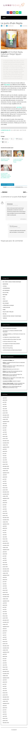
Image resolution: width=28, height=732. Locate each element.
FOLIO (4, 298)
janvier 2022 (5, 515)
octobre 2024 (5, 445)
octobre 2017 (5, 624)
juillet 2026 (5, 400)
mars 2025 (5, 434)
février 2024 (5, 462)
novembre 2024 (6, 442)
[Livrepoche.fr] (14, 8)
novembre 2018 (6, 596)
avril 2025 (5, 432)
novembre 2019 (6, 571)
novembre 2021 (6, 519)
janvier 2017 (5, 643)
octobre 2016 (5, 650)
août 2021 (5, 526)
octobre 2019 (5, 573)
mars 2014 (5, 716)
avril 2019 (5, 585)
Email (17, 12)
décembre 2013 (6, 722)
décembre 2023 (6, 466)
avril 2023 (5, 483)
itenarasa (10, 204)
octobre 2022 (5, 496)
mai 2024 (4, 455)
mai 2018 (4, 609)
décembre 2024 (6, 440)
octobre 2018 (5, 598)
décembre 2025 (6, 415)
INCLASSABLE (6, 303)
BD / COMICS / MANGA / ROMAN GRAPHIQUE (12, 281)
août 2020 (5, 551)
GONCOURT (5, 301)
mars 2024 (5, 459)
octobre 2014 (5, 701)
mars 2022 (5, 511)
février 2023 (5, 487)
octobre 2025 (5, 419)
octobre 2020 (5, 547)
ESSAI (4, 296)
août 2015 (5, 679)
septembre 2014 (6, 703)
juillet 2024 (5, 451)
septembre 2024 (6, 447)
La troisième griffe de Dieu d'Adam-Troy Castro (12, 339)
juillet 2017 (5, 630)
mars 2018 (5, 613)
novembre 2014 (6, 699)
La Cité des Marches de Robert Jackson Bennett (12, 350)
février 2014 (5, 718)
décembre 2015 (6, 671)
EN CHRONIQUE (6, 290)
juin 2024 (4, 453)
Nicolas (4, 25)
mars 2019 (5, 588)
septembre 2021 (6, 524)
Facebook (8, 12)
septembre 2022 (6, 498)
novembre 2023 (6, 468)
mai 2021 (4, 532)
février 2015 (5, 692)
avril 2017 (5, 637)
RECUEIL (5, 313)
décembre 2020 (6, 543)
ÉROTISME (5, 294)
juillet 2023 (5, 477)
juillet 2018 (5, 605)
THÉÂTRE (5, 318)
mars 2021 (5, 536)
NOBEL (4, 309)
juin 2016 (4, 658)
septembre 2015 (6, 677)
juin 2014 (4, 709)
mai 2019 (4, 583)
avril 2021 (5, 534)
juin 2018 (4, 607)
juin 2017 (4, 632)
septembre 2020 (6, 549)
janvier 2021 (5, 541)
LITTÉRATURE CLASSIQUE (8, 305)
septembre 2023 (6, 472)
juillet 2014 (5, 707)
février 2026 (5, 410)
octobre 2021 (5, 521)
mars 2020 (5, 562)
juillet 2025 (5, 425)
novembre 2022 (6, 494)
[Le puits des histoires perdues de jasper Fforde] (18, 153)
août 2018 (5, 603)
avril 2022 (5, 509)
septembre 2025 (6, 421)
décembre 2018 (6, 594)
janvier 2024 (5, 464)
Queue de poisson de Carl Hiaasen (10, 328)
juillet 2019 (5, 579)
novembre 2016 (6, 647)
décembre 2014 (6, 697)
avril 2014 (5, 714)
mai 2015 (4, 686)
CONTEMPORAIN (10, 184)
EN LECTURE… (6, 292)
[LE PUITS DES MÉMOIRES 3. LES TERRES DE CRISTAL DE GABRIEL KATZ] (6, 168)
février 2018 (5, 615)
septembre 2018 (6, 600)
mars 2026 (5, 408)
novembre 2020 (6, 545)
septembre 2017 (6, 626)
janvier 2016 (5, 669)
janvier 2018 (5, 618)
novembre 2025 (6, 417)
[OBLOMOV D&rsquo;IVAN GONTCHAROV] (6, 153)
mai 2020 (4, 558)
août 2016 (5, 654)
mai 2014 (4, 712)
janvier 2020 (5, 566)
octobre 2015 (5, 675)
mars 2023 (5, 485)
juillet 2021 (5, 528)
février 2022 (5, 513)
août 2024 (5, 449)
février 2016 (5, 667)
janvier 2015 (5, 694)
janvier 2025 (5, 438)
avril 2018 (5, 611)
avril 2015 (5, 688)
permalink (25, 187)
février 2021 (5, 538)
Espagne (8, 187)
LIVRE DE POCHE (6, 307)
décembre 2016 (6, 645)
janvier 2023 (5, 489)
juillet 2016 (5, 656)
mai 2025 (4, 430)
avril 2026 (5, 406)
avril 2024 (5, 457)
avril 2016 (5, 662)
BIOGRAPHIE (5, 284)
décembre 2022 (6, 491)
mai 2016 (4, 660)
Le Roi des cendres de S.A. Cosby (9, 341)
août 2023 (5, 474)
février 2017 (5, 641)
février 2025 (5, 436)
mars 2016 (5, 665)
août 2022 (5, 500)
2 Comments (24, 25)
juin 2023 (4, 479)
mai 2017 (4, 635)
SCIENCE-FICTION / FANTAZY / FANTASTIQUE (12, 316)
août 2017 (5, 628)
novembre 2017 (6, 622)
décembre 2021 (6, 517)
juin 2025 (4, 427)
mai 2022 (4, 506)
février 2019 (5, 590)
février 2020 (5, 564)
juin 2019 (4, 581)
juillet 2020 (5, 553)
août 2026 (5, 398)
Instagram (14, 12)
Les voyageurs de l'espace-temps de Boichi (11, 343)
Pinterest (11, 12)
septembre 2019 (6, 575)
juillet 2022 (5, 502)
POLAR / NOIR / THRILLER (8, 311)
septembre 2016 (6, 652)
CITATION (5, 286)
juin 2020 (4, 556)
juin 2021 (4, 530)
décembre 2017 (6, 620)
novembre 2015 (6, 673)
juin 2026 (4, 402)
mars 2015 (5, 690)
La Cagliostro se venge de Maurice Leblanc (11, 337)
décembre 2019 (6, 568)
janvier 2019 (5, 592)
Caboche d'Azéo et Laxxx (8, 345)
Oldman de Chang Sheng (8, 347)
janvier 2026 (5, 412)
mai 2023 (4, 481)
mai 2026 (4, 404)
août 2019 (5, 577)
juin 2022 (4, 504)
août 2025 (5, 423)
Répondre (22, 219)
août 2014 (5, 705)
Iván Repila (19, 107)
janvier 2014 (5, 720)
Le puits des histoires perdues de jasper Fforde (18, 161)
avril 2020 (5, 560)
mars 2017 (5, 639)
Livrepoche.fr (5, 130)
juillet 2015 (5, 682)
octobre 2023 (5, 470)
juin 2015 (4, 684)
